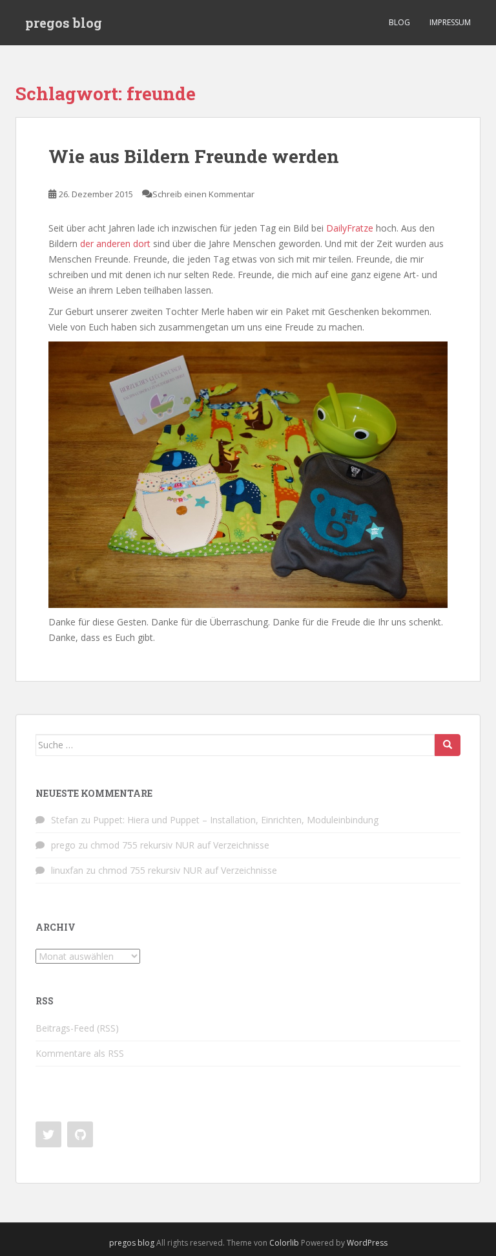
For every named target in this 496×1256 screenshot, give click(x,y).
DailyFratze (349, 228)
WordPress (367, 1242)
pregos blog (63, 22)
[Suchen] (447, 745)
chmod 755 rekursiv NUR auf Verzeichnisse (179, 845)
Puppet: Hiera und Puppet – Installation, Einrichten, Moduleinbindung (235, 820)
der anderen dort (115, 243)
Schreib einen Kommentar (203, 194)
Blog (399, 22)
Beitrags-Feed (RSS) (77, 1028)
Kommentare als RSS (80, 1053)
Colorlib (284, 1242)
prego (63, 845)
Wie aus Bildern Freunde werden (193, 156)
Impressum (450, 22)
